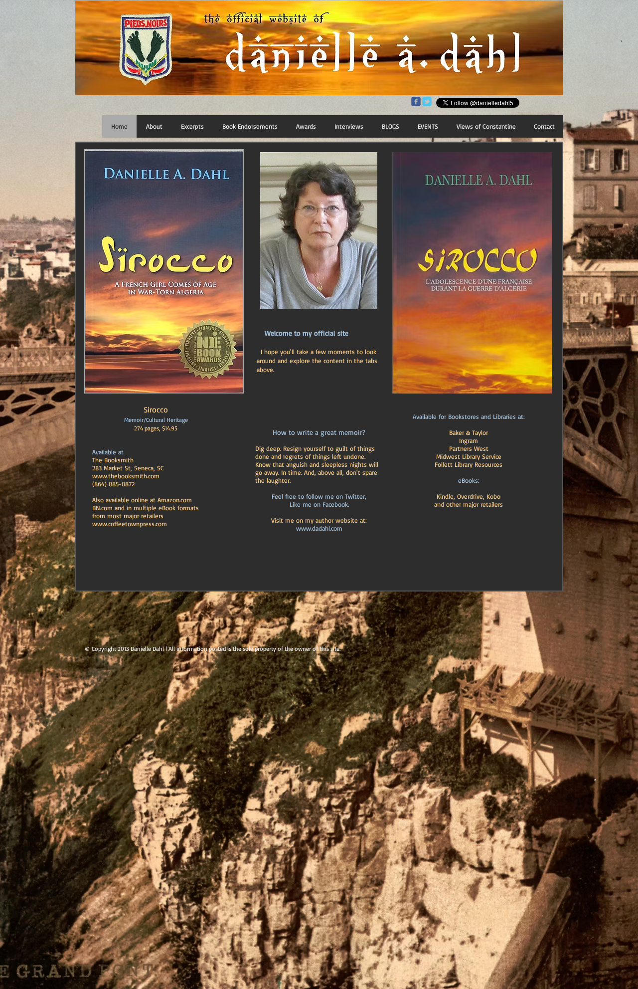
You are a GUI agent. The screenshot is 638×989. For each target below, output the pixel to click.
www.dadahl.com (319, 528)
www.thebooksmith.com (126, 476)
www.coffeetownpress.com (129, 524)
